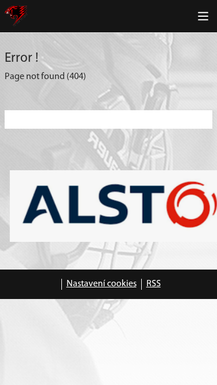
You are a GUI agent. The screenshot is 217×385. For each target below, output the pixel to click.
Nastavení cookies (102, 284)
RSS (153, 284)
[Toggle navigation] (203, 16)
